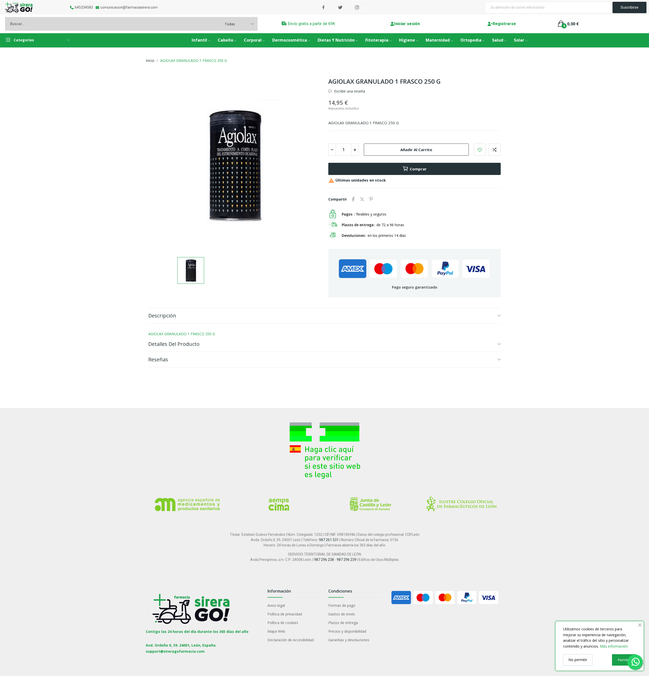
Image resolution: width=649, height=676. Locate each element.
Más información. (614, 646)
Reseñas (158, 359)
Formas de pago (341, 605)
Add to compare (495, 150)
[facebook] (323, 7)
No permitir (577, 659)
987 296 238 (324, 560)
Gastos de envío (341, 614)
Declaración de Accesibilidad (290, 639)
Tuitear (362, 199)
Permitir (624, 659)
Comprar (418, 168)
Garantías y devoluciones (348, 639)
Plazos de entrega (343, 622)
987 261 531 (329, 540)
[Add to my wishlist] (480, 150)
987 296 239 (346, 560)
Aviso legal (276, 605)
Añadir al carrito (416, 149)
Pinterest (371, 199)
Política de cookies (282, 622)
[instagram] (357, 7)
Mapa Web (276, 631)
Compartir (353, 199)
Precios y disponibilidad (347, 631)
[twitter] (340, 7)
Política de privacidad (284, 614)
